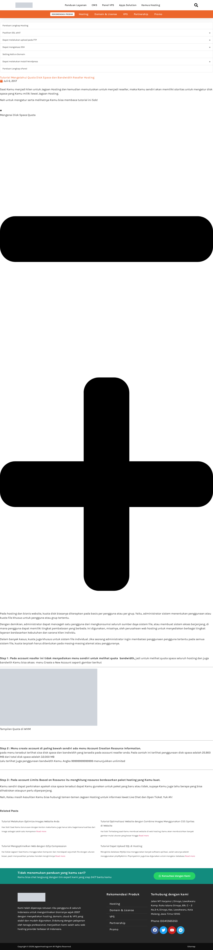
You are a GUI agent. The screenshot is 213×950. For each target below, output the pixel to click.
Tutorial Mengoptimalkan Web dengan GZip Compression (34, 846)
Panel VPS (108, 5)
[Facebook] (155, 930)
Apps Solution (127, 5)
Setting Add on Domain (13, 54)
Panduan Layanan (76, 5)
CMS (94, 5)
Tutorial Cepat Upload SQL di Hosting (121, 846)
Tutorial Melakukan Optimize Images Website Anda (30, 821)
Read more (41, 831)
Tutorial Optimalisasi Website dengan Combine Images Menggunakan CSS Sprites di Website (147, 823)
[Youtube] (172, 930)
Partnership (141, 14)
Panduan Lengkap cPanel (14, 68)
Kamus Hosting (150, 5)
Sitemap (191, 946)
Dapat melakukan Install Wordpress (20, 61)
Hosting (83, 14)
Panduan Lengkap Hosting (15, 25)
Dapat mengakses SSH (13, 47)
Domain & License (105, 14)
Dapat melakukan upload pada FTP (19, 40)
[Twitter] (163, 930)
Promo (158, 14)
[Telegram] (180, 930)
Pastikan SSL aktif (11, 32)
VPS (125, 14)
